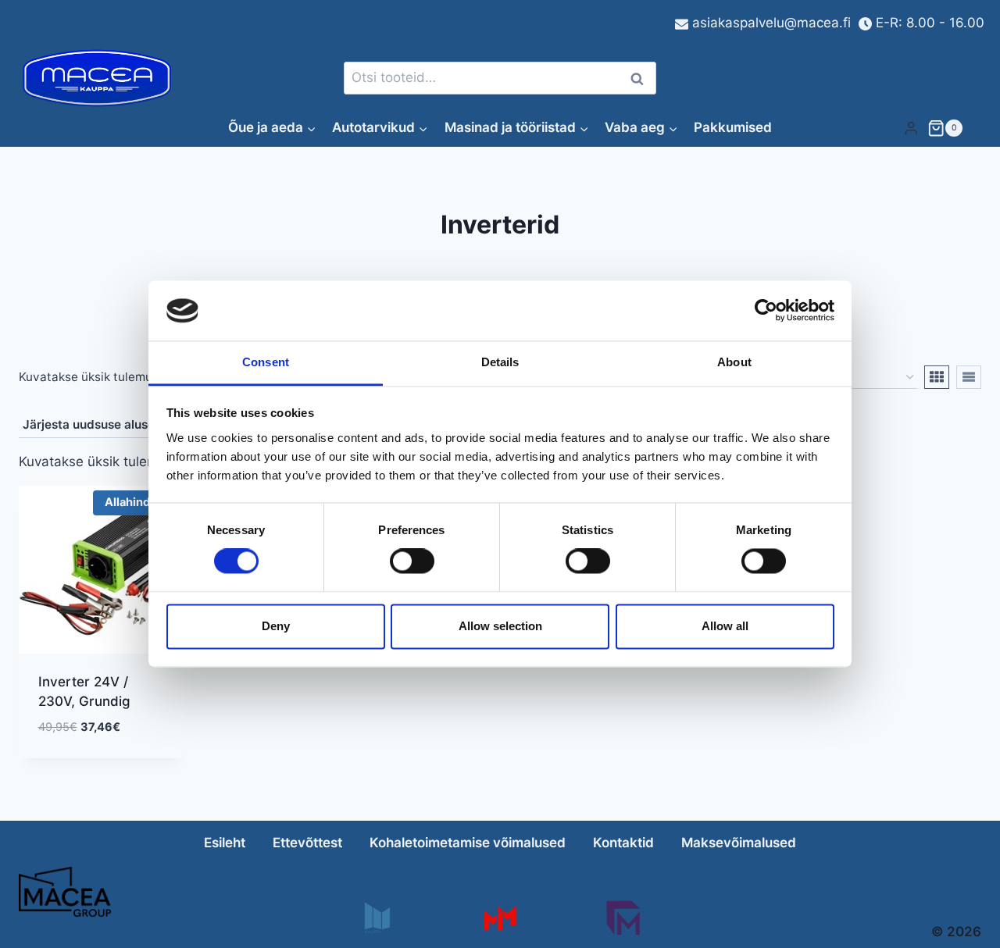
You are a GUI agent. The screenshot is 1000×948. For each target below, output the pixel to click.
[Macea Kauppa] (376, 918)
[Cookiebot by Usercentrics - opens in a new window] (766, 311)
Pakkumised (733, 127)
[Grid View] (936, 377)
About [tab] (734, 362)
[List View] (968, 377)
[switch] (412, 561)
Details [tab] (500, 362)
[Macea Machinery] (499, 918)
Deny (276, 626)
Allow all (725, 626)
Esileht (224, 842)
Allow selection (500, 626)
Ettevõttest (307, 842)
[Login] (911, 128)
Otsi (640, 78)
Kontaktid (623, 842)
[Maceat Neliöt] (623, 918)
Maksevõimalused (738, 842)
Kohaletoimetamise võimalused (468, 842)
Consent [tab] (265, 362)
